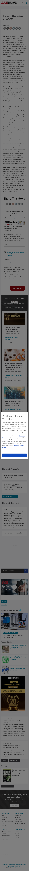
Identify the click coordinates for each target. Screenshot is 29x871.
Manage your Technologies (14, 451)
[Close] (26, 413)
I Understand (14, 455)
